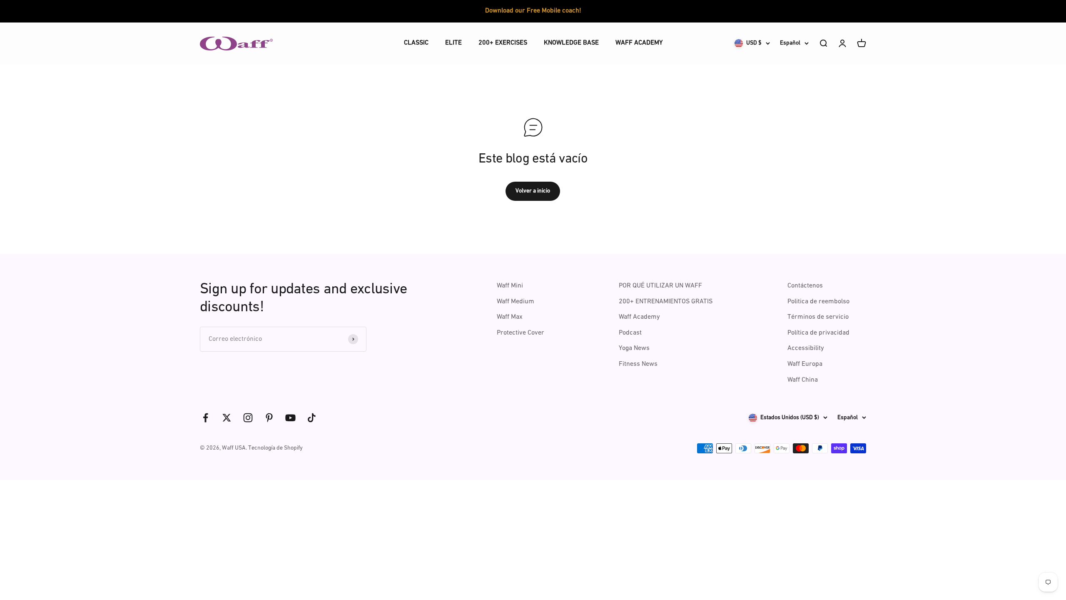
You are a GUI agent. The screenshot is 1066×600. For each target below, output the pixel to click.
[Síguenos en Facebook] (205, 417)
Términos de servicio (818, 317)
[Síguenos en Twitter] (226, 417)
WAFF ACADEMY (639, 43)
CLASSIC (416, 43)
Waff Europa (804, 364)
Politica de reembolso (818, 301)
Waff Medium (515, 301)
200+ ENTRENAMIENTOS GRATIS (665, 301)
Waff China (802, 380)
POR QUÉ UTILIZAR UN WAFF (660, 285)
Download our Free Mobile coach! (533, 11)
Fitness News (638, 364)
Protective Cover (520, 333)
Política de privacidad (818, 333)
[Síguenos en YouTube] (290, 417)
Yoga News (634, 348)
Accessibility (805, 348)
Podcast (630, 333)
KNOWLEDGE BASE (571, 43)
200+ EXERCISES (502, 43)
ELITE (453, 43)
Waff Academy (639, 317)
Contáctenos (805, 285)
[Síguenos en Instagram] (248, 417)
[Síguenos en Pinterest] (269, 417)
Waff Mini (510, 285)
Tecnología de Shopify (275, 448)
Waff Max (510, 317)
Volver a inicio (533, 191)
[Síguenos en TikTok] (311, 417)
